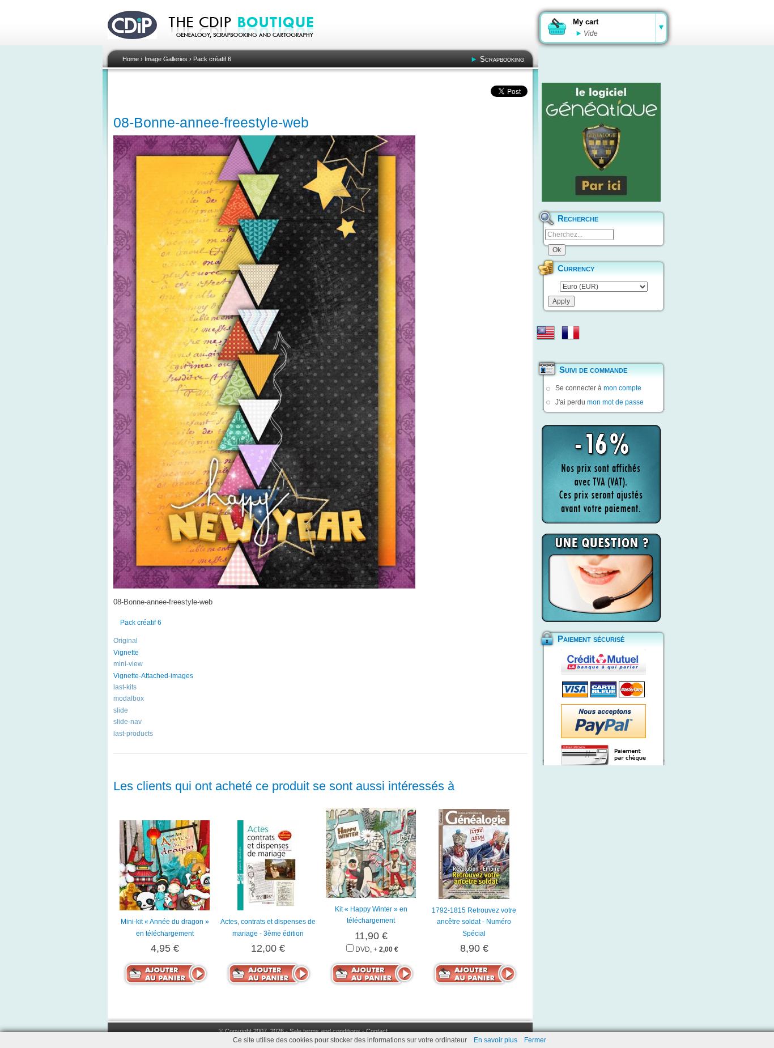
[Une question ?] (601, 578)
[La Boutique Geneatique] (601, 142)
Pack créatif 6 (212, 59)
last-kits (125, 687)
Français (571, 332)
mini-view (128, 664)
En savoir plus (495, 1040)
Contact (377, 1031)
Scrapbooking (502, 59)
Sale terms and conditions (325, 1031)
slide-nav (127, 722)
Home (130, 59)
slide (120, 710)
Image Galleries (166, 59)
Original (125, 641)
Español (546, 351)
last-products (133, 734)
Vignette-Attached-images (153, 676)
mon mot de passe (615, 402)
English (546, 332)
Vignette (126, 653)
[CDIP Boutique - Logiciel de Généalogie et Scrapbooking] (248, 45)
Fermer (535, 1040)
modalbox (128, 698)
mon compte (622, 388)
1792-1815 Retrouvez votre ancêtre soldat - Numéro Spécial (474, 922)
